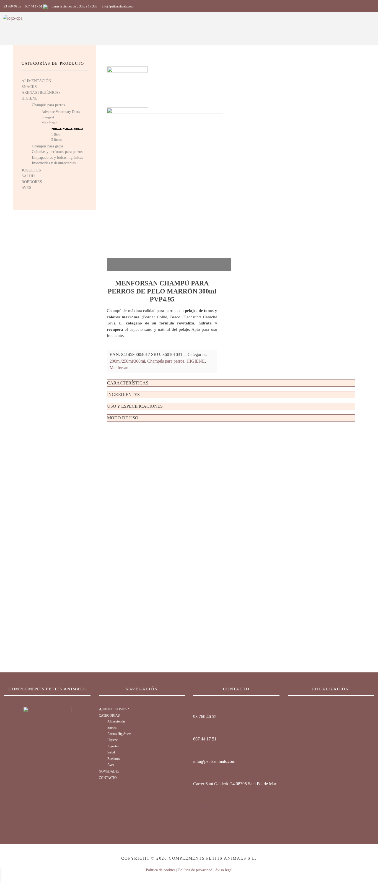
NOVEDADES (109, 771)
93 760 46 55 (12, 6)
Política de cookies (160, 870)
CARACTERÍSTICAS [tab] (127, 383)
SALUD (28, 176)
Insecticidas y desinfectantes (54, 163)
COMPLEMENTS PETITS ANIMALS (47, 689)
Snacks (112, 727)
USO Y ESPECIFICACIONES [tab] (135, 406)
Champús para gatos (47, 146)
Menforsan (119, 367)
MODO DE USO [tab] (122, 417)
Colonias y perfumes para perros (57, 152)
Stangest (48, 117)
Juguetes (113, 746)
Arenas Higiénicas (119, 734)
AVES (26, 188)
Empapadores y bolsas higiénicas (57, 157)
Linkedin (203, 807)
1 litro (55, 134)
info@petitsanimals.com (117, 6)
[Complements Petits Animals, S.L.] (16, 29)
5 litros (56, 140)
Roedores (113, 759)
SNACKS (29, 87)
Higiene (112, 740)
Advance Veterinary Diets (61, 112)
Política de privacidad (195, 870)
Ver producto (136, 538)
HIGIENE (196, 361)
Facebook (203, 827)
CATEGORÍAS (109, 715)
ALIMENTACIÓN (36, 81)
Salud (111, 752)
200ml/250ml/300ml (127, 361)
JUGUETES (31, 170)
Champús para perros (165, 361)
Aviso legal (223, 870)
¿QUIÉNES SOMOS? (114, 709)
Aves (110, 765)
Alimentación (116, 721)
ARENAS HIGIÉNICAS (41, 92)
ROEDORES (32, 182)
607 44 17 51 (34, 6)
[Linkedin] (196, 799)
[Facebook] (196, 819)
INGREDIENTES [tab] (123, 394)
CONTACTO (108, 778)
